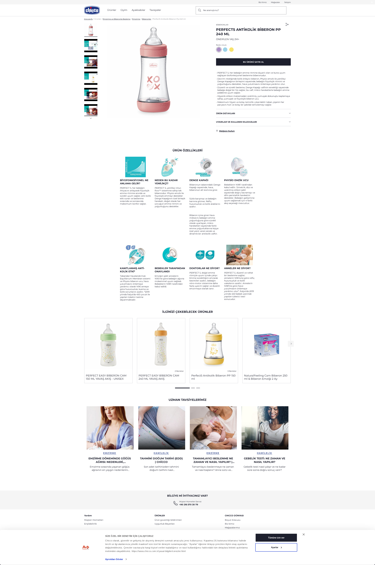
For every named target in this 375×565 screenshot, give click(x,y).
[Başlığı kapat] (304, 534)
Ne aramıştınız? (211, 10)
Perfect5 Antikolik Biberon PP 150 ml (213, 377)
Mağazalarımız (232, 527)
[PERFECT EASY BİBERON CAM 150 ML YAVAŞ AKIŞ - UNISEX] (108, 345)
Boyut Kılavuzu (232, 520)
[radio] (219, 49)
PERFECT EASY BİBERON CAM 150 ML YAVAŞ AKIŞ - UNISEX (106, 377)
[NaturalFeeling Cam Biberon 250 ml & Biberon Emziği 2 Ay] (267, 345)
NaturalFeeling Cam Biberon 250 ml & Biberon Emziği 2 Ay (265, 377)
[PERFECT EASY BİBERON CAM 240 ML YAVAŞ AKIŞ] (161, 345)
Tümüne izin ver (276, 537)
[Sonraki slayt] (90, 117)
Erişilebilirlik (90, 523)
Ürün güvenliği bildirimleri (168, 520)
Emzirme (136, 19)
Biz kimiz (229, 523)
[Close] (372, 2)
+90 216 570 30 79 (188, 504)
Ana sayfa (88, 19)
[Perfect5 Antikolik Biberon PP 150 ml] (214, 345)
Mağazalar (275, 2)
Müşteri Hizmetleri (93, 520)
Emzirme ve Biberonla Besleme (116, 19)
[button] (90, 30)
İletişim (287, 2)
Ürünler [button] (111, 10)
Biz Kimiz (263, 2)
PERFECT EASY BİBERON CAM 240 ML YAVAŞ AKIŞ (159, 377)
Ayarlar (274, 547)
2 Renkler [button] (179, 371)
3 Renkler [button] (231, 371)
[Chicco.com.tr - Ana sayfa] (92, 10)
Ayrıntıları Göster (114, 559)
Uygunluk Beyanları (165, 523)
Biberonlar (146, 19)
